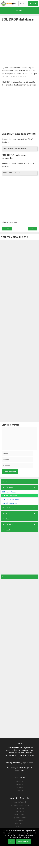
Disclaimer (19, 787)
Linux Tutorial (19, 811)
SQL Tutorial (19, 808)
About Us (19, 781)
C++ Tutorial (19, 824)
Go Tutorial (20, 827)
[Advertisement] (19, 44)
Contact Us (19, 790)
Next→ (32, 229)
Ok (11, 841)
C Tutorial (19, 821)
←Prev (7, 229)
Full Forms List (19, 814)
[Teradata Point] (8, 3)
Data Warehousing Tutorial (19, 805)
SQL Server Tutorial (19, 818)
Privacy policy (23, 841)
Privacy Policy (19, 784)
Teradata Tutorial (19, 802)
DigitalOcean (28, 763)
